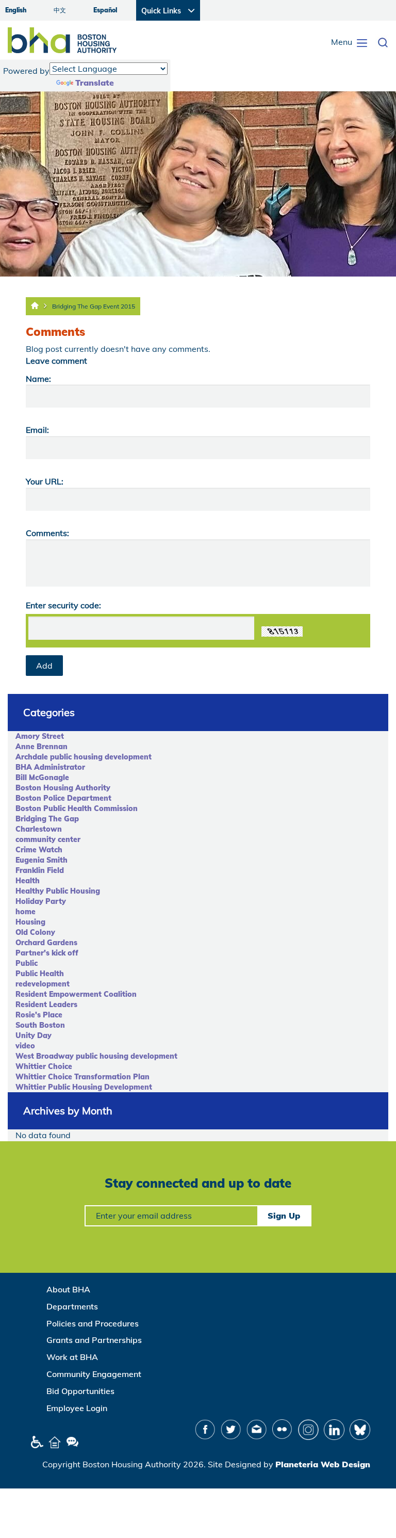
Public (26, 963)
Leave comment (56, 360)
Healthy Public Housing (57, 891)
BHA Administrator (50, 767)
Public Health (39, 973)
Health (27, 880)
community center (47, 839)
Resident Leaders (46, 1004)
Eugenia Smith (41, 860)
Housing (30, 922)
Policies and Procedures (92, 1323)
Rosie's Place (38, 1014)
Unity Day (33, 1035)
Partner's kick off (46, 953)
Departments (72, 1306)
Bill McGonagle (42, 777)
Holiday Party (40, 901)
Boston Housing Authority (62, 787)
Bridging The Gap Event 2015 (93, 306)
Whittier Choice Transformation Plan (82, 1076)
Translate (94, 82)
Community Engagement (93, 1374)
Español (105, 10)
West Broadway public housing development (96, 1056)
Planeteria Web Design (322, 1464)
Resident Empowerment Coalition (76, 994)
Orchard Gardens (46, 942)
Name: (38, 379)
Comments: (47, 533)
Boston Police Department (63, 798)
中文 (60, 10)
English (15, 10)
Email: (37, 430)
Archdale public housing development (83, 757)
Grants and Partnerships (94, 1340)
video (25, 1045)
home (25, 911)
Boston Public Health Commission (76, 808)
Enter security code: (63, 605)
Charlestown (38, 829)
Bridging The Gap (47, 818)
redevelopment (42, 984)
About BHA (68, 1289)
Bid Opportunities (80, 1391)
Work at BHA (72, 1357)
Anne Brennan (41, 746)
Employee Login (76, 1408)
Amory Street (39, 736)
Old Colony (35, 932)
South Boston (40, 1025)
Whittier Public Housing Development (83, 1087)
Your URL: (44, 481)
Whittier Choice (43, 1066)
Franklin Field (39, 870)
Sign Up (284, 1215)
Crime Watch (38, 849)
